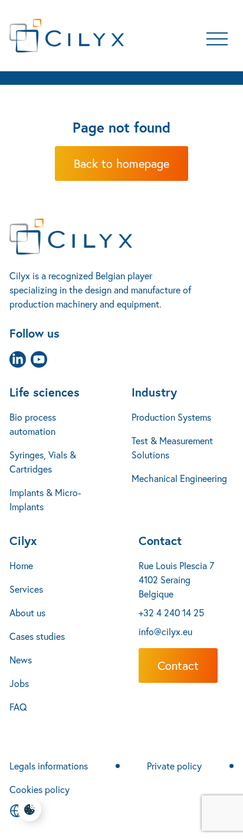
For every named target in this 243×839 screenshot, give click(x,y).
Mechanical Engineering (179, 478)
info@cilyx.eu (165, 631)
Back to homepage (121, 163)
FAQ (18, 707)
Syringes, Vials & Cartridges (42, 461)
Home (21, 565)
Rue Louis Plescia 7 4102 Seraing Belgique (176, 579)
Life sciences (44, 392)
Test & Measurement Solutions (172, 447)
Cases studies (37, 636)
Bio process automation (32, 424)
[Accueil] (121, 237)
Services (26, 589)
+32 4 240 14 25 (171, 612)
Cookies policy (39, 789)
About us (27, 612)
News (20, 659)
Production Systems (171, 417)
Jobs (19, 683)
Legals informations (48, 765)
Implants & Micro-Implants (45, 499)
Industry (154, 392)
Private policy (174, 765)
